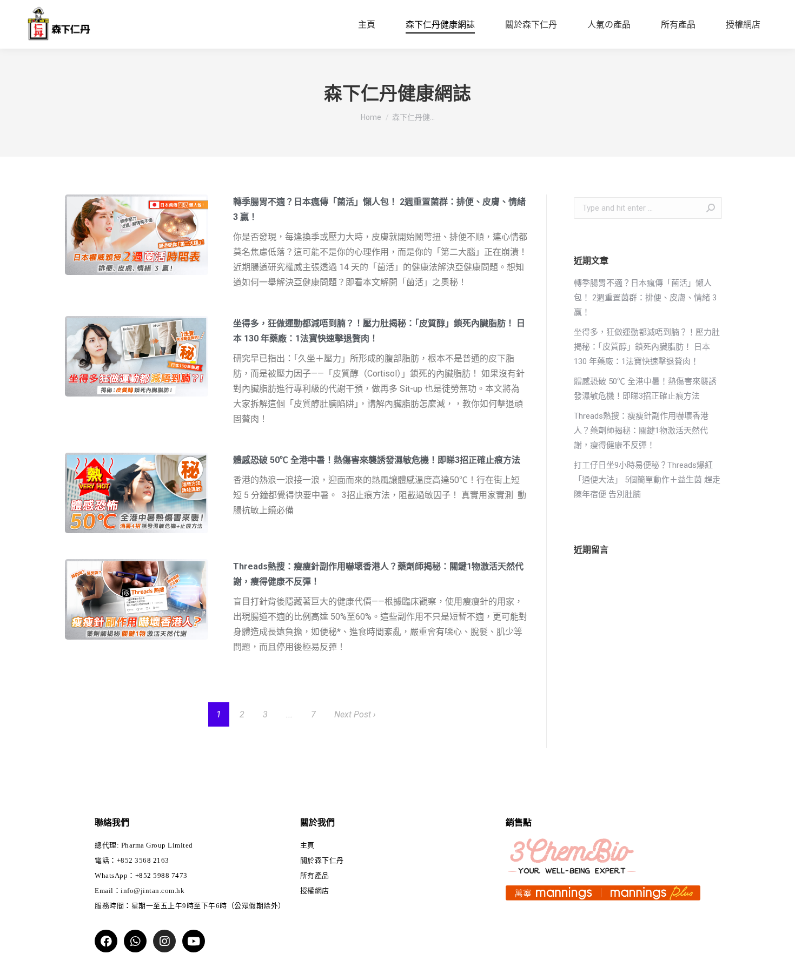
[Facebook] (106, 941)
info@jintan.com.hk (152, 890)
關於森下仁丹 (322, 860)
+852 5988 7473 (161, 875)
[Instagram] (164, 941)
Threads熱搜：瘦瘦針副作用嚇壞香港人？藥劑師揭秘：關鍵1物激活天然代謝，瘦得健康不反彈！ (641, 430)
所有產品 (314, 875)
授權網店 (314, 890)
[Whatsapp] (135, 941)
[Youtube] (193, 941)
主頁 (307, 845)
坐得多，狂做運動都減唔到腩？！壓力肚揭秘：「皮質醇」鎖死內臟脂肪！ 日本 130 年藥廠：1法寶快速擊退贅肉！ (647, 346)
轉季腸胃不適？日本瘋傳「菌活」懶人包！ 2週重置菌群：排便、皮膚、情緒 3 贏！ (645, 297)
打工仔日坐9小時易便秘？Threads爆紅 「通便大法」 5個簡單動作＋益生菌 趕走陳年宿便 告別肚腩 (647, 479)
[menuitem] (366, 25)
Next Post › (355, 714)
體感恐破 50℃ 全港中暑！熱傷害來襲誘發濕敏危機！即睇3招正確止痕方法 (377, 460)
